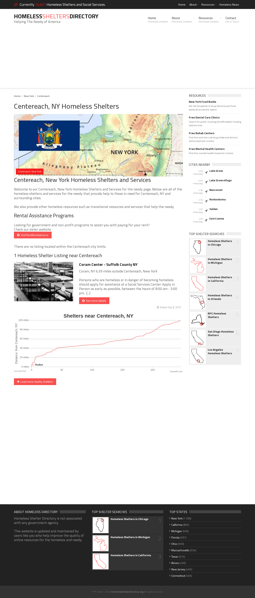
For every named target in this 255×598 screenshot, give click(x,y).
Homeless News (229, 4)
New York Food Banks (202, 101)
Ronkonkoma (217, 199)
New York (29, 96)
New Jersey (178, 569)
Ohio (174, 544)
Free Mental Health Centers (207, 149)
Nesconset (216, 190)
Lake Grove (216, 171)
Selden (213, 209)
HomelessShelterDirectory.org (127, 592)
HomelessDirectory (56, 16)
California (176, 525)
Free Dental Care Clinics (204, 117)
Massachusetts (180, 550)
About (192, 4)
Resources (207, 4)
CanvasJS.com (176, 372)
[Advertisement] (127, 60)
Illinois (175, 563)
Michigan (176, 531)
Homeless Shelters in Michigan (220, 260)
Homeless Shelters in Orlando (220, 297)
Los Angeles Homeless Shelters (220, 351)
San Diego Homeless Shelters (221, 333)
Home (181, 4)
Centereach (43, 96)
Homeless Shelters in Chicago (220, 242)
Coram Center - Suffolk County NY (108, 264)
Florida (175, 537)
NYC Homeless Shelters (217, 315)
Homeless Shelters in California (220, 279)
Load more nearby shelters (36, 381)
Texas (174, 556)
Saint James (216, 218)
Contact (232, 19)
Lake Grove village (220, 180)
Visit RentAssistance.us (34, 235)
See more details (95, 301)
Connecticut (178, 576)
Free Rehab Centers (201, 133)
